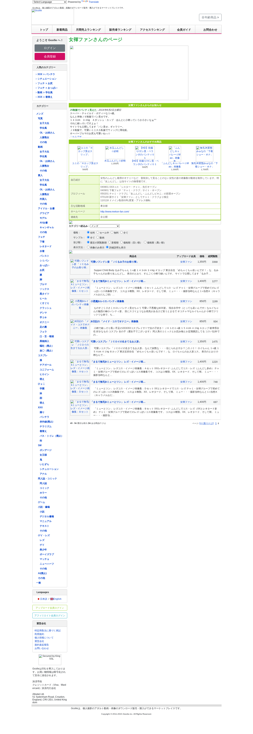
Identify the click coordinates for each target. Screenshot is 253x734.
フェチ (41, 237)
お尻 (42, 270)
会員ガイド (184, 29)
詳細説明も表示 (117, 247)
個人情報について (44, 637)
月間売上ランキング (88, 29)
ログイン (50, 48)
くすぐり (44, 303)
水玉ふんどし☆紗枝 (115, 160)
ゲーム (41, 502)
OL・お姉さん (47, 132)
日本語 (43, 599)
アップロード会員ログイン (50, 607)
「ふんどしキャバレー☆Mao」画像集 (175, 165)
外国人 (43, 199)
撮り (42, 412)
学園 (42, 388)
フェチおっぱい (47, 87)
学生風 (43, 128)
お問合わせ (210, 29)
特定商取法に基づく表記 (48, 630)
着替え (43, 431)
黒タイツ (44, 293)
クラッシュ (46, 308)
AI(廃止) (42, 573)
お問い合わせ (42, 648)
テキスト (44, 526)
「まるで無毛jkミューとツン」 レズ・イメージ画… (118, 281)
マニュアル (46, 521)
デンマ (43, 312)
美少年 (43, 549)
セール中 (104, 232)
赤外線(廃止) (46, 421)
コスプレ (42, 355)
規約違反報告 (42, 644)
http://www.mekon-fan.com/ (114, 211)
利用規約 (39, 634)
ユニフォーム (47, 369)
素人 (40, 175)
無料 (116, 232)
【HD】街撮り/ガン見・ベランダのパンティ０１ (145, 163)
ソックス (44, 289)
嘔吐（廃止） (47, 345)
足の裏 (43, 327)
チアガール (46, 364)
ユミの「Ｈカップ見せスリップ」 (85, 165)
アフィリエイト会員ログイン (49, 615)
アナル (43, 473)
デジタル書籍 (47, 516)
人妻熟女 (44, 137)
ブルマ (43, 284)
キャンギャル (47, 227)
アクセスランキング (152, 29)
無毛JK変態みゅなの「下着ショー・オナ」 (204, 165)
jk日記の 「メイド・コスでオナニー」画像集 (114, 321)
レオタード (46, 246)
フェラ (43, 331)
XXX (40, 407)
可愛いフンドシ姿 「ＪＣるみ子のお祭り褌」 (115, 261)
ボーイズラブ (47, 554)
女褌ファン (186, 261)
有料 (92, 232)
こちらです (76, 136)
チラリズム (46, 426)
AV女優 (44, 222)
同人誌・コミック (47, 478)
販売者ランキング (120, 29)
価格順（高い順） (156, 242)
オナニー (44, 322)
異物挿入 (44, 341)
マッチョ (44, 559)
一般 (38, 582)
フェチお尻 (45, 83)
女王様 (43, 454)
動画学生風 (45, 92)
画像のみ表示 (97, 247)
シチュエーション (47, 78)
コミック (44, 488)
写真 (40, 118)
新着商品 (62, 29)
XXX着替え (45, 97)
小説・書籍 (44, 507)
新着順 (115, 242)
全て (125, 232)
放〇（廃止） (47, 350)
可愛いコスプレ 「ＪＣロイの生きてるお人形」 (116, 341)
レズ (42, 540)
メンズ (39, 113)
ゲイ (42, 544)
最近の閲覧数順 (98, 242)
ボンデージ (46, 450)
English (57, 599)
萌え (42, 379)
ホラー (43, 492)
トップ (44, 29)
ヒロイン (44, 374)
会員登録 (50, 56)
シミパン (44, 260)
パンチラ (44, 417)
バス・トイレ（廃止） (51, 436)
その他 (43, 142)
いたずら (44, 464)
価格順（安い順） (132, 242)
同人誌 (43, 483)
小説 (42, 511)
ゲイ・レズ (44, 535)
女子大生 (44, 123)
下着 (42, 241)
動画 (40, 146)
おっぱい (44, 265)
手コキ (43, 317)
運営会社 (39, 641)
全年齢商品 (209, 17)
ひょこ (41, 383)
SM (40, 445)
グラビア (44, 213)
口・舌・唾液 (47, 336)
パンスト (44, 255)
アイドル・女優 (46, 208)
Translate (94, 2)
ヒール (43, 298)
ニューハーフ (47, 563)
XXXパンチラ (46, 74)
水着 (42, 251)
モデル (43, 218)
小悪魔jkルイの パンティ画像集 (107, 301)
